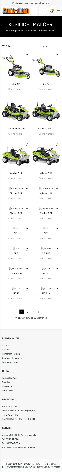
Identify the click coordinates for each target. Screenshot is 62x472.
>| (39, 312)
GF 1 (16, 233)
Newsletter (7, 386)
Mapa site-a (7, 390)
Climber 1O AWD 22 (46, 128)
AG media (55, 467)
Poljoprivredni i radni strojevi (23, 30)
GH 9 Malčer (16, 273)
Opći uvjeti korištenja (12, 358)
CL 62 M (16, 84)
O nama (5, 345)
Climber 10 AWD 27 (16, 128)
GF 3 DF (46, 253)
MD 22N (46, 293)
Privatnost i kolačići (11, 354)
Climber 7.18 (46, 173)
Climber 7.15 (16, 173)
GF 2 (46, 233)
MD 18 (16, 293)
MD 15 (46, 273)
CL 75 (46, 84)
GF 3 (16, 253)
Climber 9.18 (46, 193)
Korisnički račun (9, 378)
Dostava (6, 349)
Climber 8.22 (16, 193)
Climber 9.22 (16, 213)
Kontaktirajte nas (10, 362)
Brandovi (6, 382)
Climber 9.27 (46, 213)
